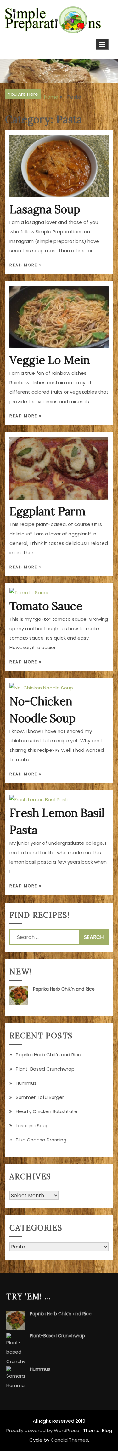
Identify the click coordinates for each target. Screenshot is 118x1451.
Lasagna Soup (44, 209)
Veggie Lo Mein (49, 360)
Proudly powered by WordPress (42, 1430)
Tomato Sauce (45, 606)
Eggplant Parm (47, 511)
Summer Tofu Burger (40, 1097)
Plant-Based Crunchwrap (45, 1068)
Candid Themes (69, 1440)
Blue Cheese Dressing (41, 1139)
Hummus (26, 1083)
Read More (24, 265)
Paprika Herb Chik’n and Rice (64, 989)
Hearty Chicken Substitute (46, 1111)
